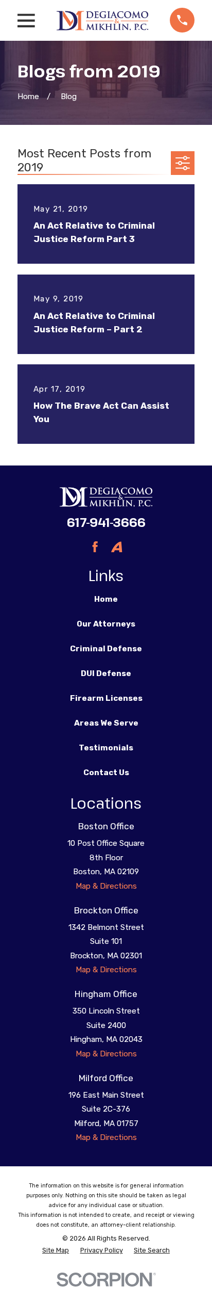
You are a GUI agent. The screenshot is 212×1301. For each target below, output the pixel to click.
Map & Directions (106, 886)
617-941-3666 (106, 522)
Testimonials (106, 747)
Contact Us (106, 772)
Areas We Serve (106, 723)
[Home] (102, 20)
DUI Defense (106, 673)
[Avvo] (116, 546)
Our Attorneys (106, 624)
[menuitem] (55, 1251)
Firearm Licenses (106, 698)
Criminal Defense (106, 648)
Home (106, 599)
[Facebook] (95, 546)
